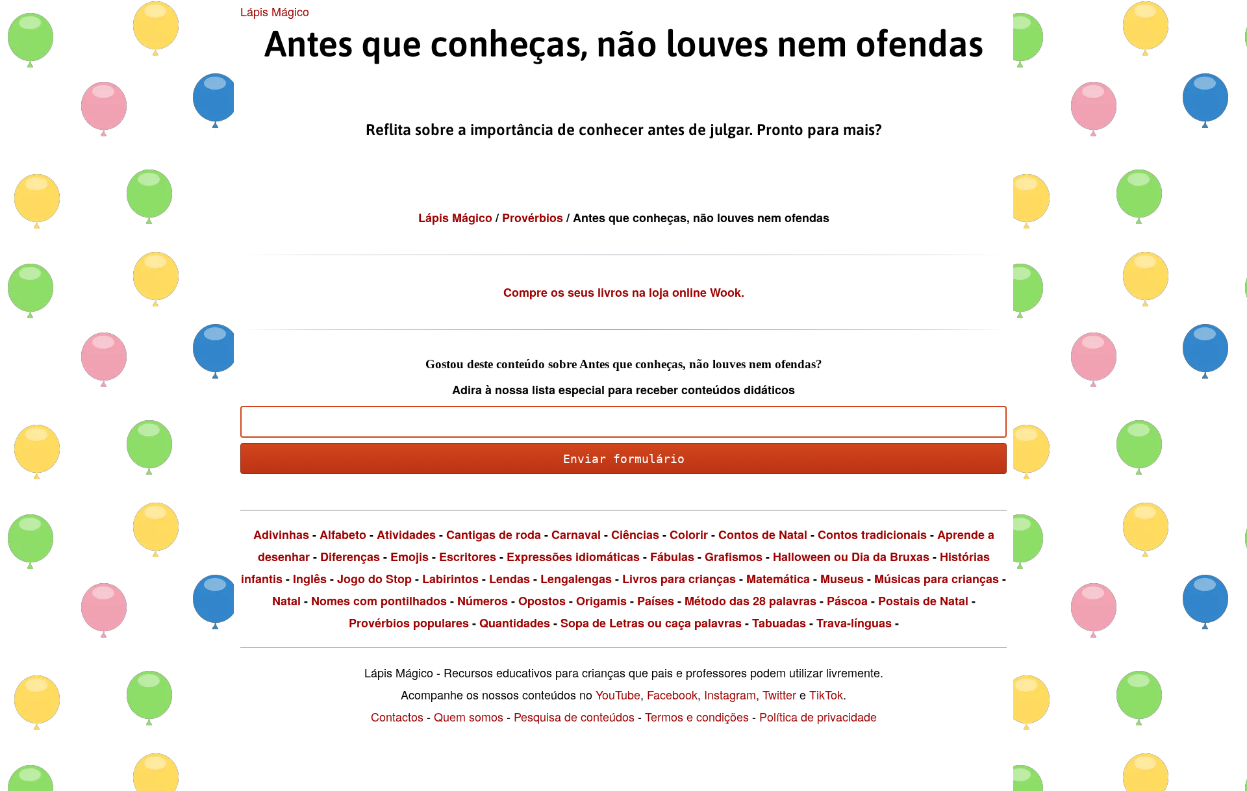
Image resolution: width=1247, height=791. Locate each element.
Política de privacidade (818, 716)
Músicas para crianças (936, 578)
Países (655, 600)
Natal (286, 600)
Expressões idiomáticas (573, 556)
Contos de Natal (762, 534)
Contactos (397, 716)
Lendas (509, 578)
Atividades (406, 534)
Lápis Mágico (274, 11)
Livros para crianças (679, 578)
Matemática (778, 578)
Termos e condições (697, 716)
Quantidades (514, 622)
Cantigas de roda (493, 534)
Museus (842, 578)
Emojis (409, 556)
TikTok (826, 694)
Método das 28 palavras (750, 600)
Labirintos (450, 578)
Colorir (689, 534)
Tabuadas (779, 622)
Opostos (542, 600)
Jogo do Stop (374, 578)
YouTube (618, 694)
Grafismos (733, 556)
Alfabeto (343, 534)
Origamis (601, 600)
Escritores (467, 556)
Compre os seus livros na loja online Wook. (623, 292)
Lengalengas (576, 578)
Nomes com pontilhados (379, 600)
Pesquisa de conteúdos (574, 716)
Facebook (672, 694)
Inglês (310, 578)
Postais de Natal (923, 600)
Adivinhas (281, 534)
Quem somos (468, 716)
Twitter (779, 694)
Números (482, 600)
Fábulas (672, 556)
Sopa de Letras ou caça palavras (651, 622)
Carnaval (576, 534)
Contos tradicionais (872, 534)
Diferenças (350, 556)
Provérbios (534, 217)
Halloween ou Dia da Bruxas (851, 556)
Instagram (730, 694)
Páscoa (847, 600)
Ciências (635, 534)
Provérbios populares (409, 622)
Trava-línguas (854, 622)
